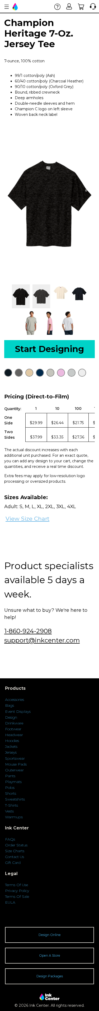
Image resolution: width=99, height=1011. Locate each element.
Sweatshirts (15, 799)
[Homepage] (15, 6)
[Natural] (29, 373)
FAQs (10, 839)
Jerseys (11, 752)
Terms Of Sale (17, 896)
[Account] (69, 6)
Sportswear (15, 758)
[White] (82, 373)
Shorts (10, 793)
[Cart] (81, 6)
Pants (10, 775)
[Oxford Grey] (50, 373)
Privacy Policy (17, 890)
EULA (10, 902)
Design (11, 717)
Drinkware (14, 723)
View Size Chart (27, 518)
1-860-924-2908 (28, 631)
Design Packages (49, 976)
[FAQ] (57, 6)
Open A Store (49, 955)
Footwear (13, 729)
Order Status (16, 845)
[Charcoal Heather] (19, 373)
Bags (9, 705)
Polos (10, 787)
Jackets (11, 746)
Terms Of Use (16, 884)
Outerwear (14, 770)
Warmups (14, 817)
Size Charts (14, 851)
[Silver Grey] (72, 373)
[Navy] (40, 373)
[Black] (8, 373)
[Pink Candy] (61, 373)
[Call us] (91, 6)
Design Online (50, 935)
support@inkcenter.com (42, 640)
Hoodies (12, 740)
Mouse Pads (16, 764)
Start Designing (49, 349)
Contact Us (14, 856)
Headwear (14, 734)
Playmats (13, 781)
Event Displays (18, 711)
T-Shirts (11, 805)
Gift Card (13, 862)
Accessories (14, 699)
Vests (9, 811)
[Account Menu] (7, 7)
